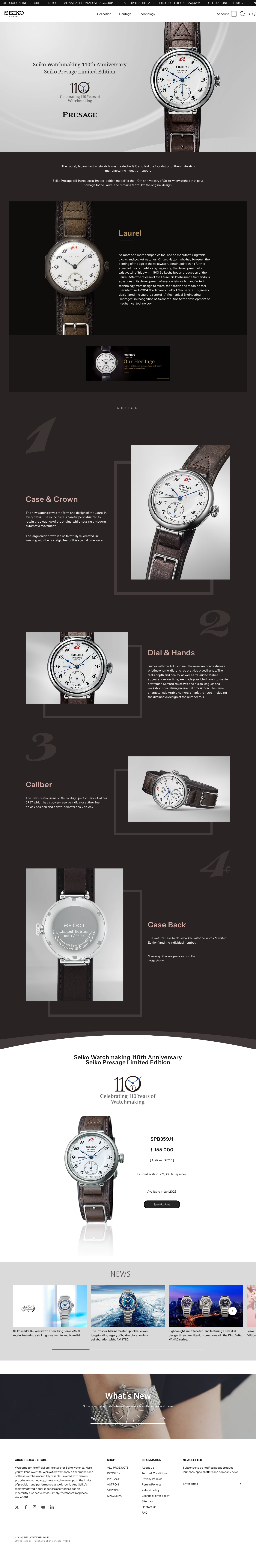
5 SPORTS (113, 1490)
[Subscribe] (162, 1418)
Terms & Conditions (154, 1473)
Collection (104, 14)
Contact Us (149, 1507)
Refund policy (150, 1490)
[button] (23, 1311)
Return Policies (151, 1484)
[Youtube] (43, 1507)
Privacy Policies (152, 1479)
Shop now (193, 3)
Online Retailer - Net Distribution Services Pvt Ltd (42, 1540)
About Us (148, 1467)
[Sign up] (239, 1484)
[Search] (242, 14)
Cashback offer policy (156, 1495)
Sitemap (147, 1501)
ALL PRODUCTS (117, 1467)
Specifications (162, 1204)
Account (223, 14)
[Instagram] (234, 14)
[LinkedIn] (52, 1507)
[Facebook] (26, 1507)
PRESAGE (113, 1479)
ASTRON (113, 1484)
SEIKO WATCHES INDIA (36, 1537)
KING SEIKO (115, 1495)
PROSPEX (113, 1473)
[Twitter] (17, 1507)
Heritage (125, 14)
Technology (147, 14)
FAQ (144, 1512)
